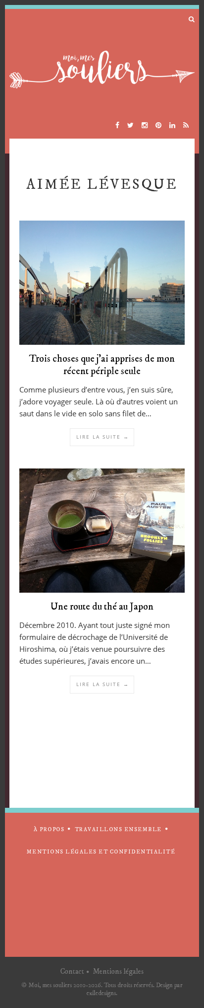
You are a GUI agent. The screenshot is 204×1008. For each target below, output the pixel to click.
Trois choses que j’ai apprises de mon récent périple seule (102, 365)
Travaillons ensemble (118, 829)
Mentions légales (118, 971)
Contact (72, 971)
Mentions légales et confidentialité (101, 852)
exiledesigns (101, 993)
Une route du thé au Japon (102, 607)
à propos (49, 829)
